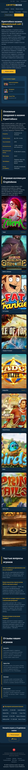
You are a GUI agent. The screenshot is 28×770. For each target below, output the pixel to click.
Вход (18, 1)
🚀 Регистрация (14, 735)
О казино (7, 8)
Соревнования (4, 11)
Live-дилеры (18, 11)
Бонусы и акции (19, 8)
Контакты (25, 11)
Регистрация (24, 1)
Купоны (12, 8)
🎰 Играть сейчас (8, 71)
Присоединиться (19, 14)
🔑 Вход (14, 739)
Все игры (11, 11)
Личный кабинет (9, 14)
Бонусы (20, 758)
